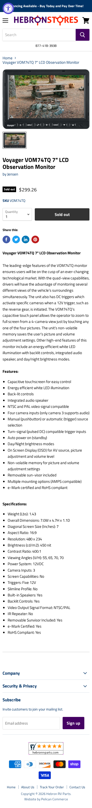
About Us (27, 787)
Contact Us (77, 787)
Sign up (73, 723)
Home (8, 58)
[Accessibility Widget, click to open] (8, 8)
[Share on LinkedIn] (25, 239)
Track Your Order (52, 787)
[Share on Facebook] (6, 239)
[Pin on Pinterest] (35, 239)
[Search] (82, 35)
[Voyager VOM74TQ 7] (14, 140)
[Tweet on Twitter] (16, 239)
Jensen (12, 174)
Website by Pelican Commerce (46, 799)
